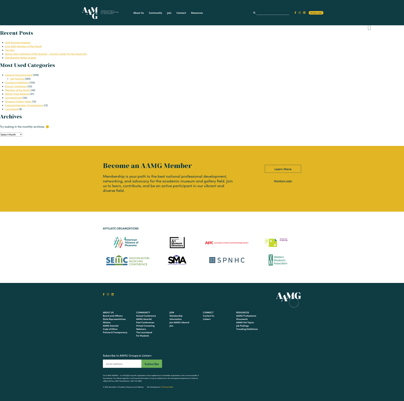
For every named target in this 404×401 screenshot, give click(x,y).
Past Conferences (145, 322)
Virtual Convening (145, 325)
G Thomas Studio (167, 387)
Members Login (316, 13)
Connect (181, 12)
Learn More (282, 169)
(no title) (10, 50)
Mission (107, 322)
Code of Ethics (110, 329)
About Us (138, 12)
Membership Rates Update (20, 57)
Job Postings (17, 78)
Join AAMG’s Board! (179, 322)
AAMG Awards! (111, 325)
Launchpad (11, 109)
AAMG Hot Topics (245, 322)
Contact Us (208, 315)
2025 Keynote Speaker (17, 42)
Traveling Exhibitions (17, 82)
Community (155, 12)
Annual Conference (16, 86)
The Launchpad (144, 332)
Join (169, 12)
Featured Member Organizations (24, 105)
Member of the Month (17, 90)
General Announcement (18, 75)
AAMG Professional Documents (246, 317)
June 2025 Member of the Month (23, 46)
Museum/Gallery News (18, 101)
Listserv (207, 319)
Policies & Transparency (115, 332)
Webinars (141, 329)
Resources (197, 12)
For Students (142, 335)
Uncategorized (13, 97)
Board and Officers (113, 315)
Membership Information (176, 317)
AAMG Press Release (17, 93)
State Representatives (114, 319)
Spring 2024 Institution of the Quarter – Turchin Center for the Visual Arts (46, 53)
